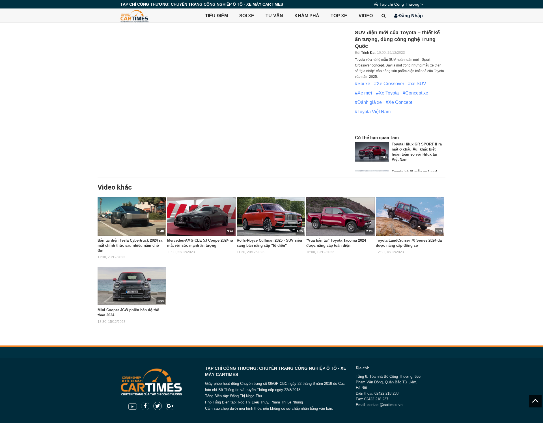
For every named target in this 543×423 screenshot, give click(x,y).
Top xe (339, 15)
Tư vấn (274, 15)
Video (366, 15)
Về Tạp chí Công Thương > (398, 4)
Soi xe (246, 15)
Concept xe (416, 93)
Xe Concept (400, 102)
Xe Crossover (390, 83)
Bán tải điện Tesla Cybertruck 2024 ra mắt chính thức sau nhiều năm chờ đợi (130, 245)
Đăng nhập (410, 15)
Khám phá (306, 15)
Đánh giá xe (369, 102)
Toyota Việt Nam (374, 111)
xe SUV (418, 83)
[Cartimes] (134, 15)
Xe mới (364, 93)
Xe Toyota (389, 93)
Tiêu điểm (216, 15)
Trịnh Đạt (368, 53)
